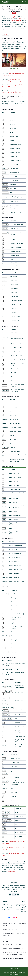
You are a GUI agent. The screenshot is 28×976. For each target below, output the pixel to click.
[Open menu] (25, 2)
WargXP (16, 968)
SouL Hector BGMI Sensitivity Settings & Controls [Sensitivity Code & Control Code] (21, 906)
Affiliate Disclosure (14, 974)
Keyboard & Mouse (7, 105)
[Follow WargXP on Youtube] (18, 894)
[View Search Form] (22, 2)
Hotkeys (14, 12)
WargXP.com (11, 871)
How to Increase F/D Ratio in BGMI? (13, 958)
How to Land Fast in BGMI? (10, 929)
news (12, 869)
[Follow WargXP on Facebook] (10, 894)
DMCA (15, 972)
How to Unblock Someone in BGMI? (13, 948)
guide (14, 17)
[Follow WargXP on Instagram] (15, 894)
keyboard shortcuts (15, 20)
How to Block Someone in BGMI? (12, 945)
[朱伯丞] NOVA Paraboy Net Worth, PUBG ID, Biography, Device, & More (7, 905)
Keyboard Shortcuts (7, 874)
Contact (9, 972)
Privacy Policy (21, 972)
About (4, 972)
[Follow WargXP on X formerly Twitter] (13, 894)
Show (5, 34)
